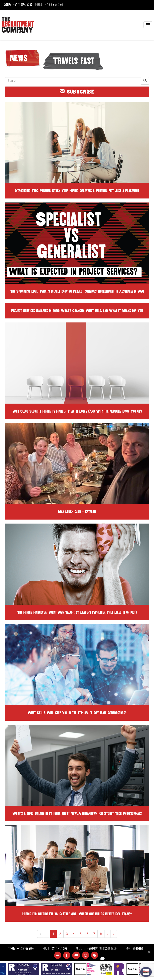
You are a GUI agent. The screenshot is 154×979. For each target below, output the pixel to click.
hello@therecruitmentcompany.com (100, 949)
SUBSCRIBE (79, 92)
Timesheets (138, 949)
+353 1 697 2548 (54, 5)
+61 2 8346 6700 (22, 5)
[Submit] (145, 81)
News (128, 949)
